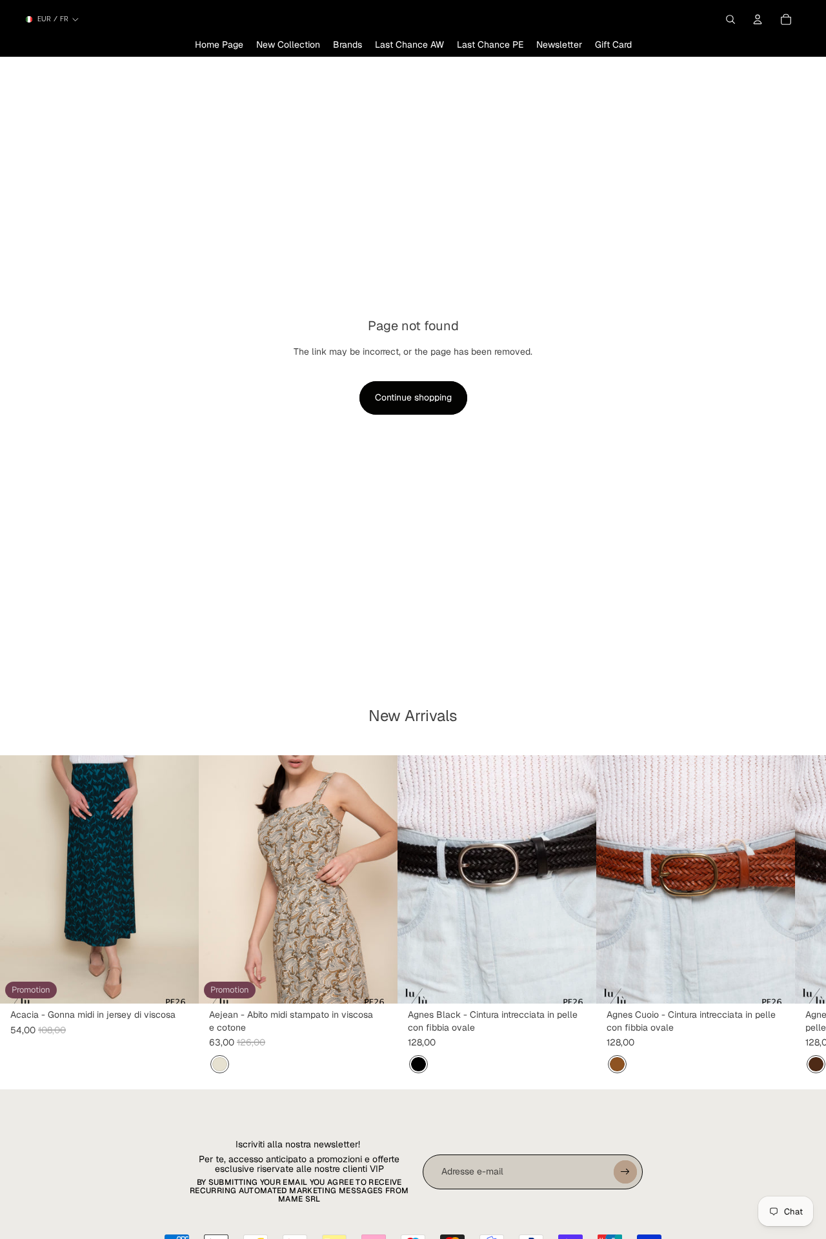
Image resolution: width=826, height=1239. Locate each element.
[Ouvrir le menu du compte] (757, 19)
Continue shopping (413, 397)
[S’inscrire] (625, 1172)
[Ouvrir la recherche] (730, 19)
